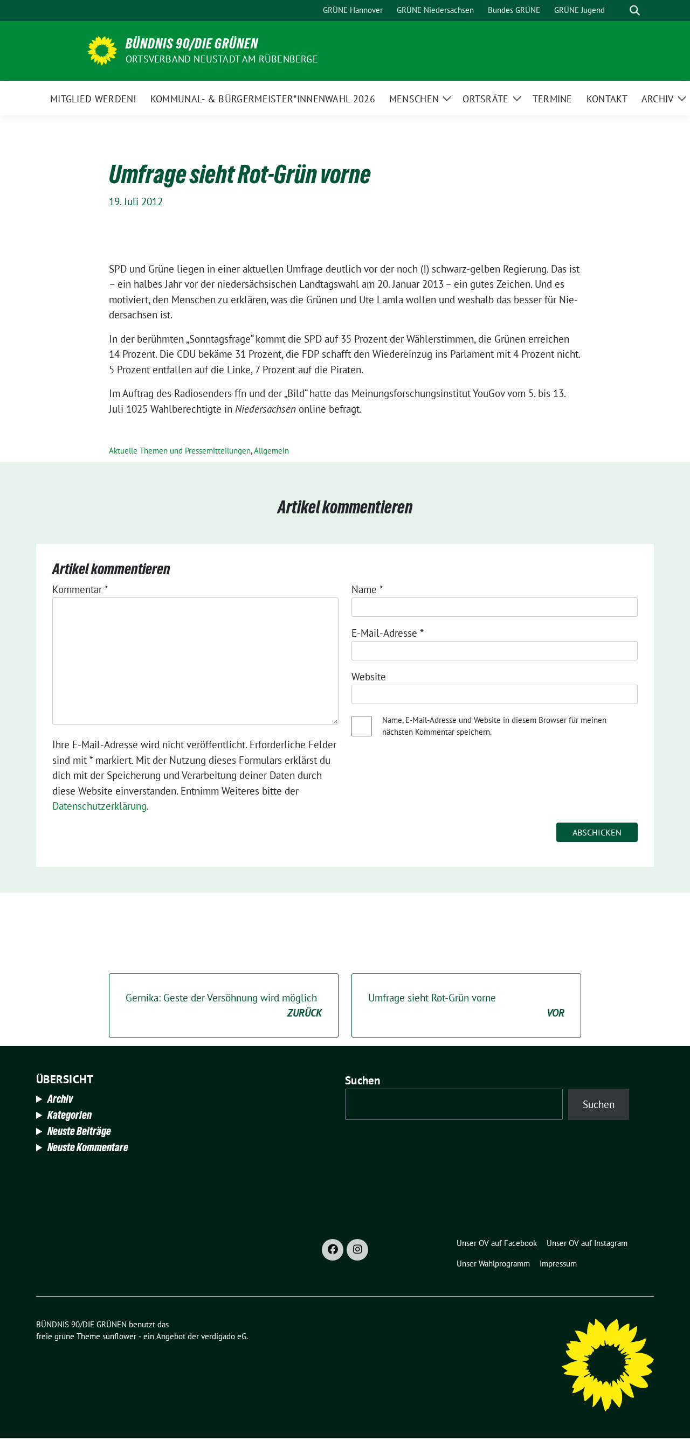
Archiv (60, 1098)
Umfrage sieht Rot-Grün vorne (466, 1005)
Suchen (363, 1080)
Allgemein (271, 450)
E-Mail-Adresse (387, 632)
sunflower (119, 1336)
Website (368, 676)
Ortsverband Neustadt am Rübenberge (222, 59)
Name (367, 589)
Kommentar (80, 589)
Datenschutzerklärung (99, 805)
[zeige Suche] (634, 10)
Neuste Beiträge (79, 1131)
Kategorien (69, 1115)
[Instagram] (357, 1250)
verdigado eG (223, 1336)
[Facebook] (332, 1250)
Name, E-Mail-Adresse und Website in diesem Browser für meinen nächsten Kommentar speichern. (494, 726)
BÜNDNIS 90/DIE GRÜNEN (192, 44)
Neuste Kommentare (87, 1147)
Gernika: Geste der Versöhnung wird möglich (224, 1005)
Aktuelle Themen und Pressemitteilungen (180, 450)
